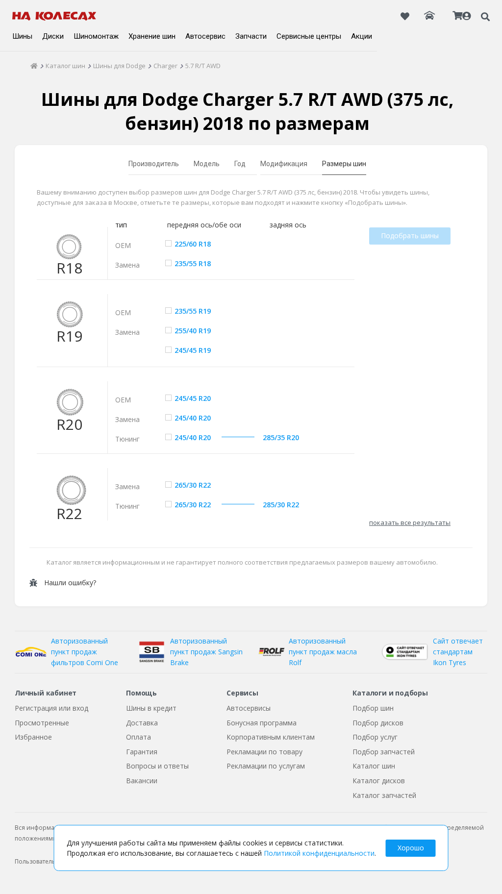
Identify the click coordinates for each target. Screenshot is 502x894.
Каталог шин (373, 765)
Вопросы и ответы (157, 765)
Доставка (142, 722)
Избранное (33, 737)
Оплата (138, 737)
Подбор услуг (375, 737)
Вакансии (141, 780)
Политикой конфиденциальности (319, 853)
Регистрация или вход (51, 708)
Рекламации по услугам (265, 765)
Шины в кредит (151, 708)
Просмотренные (42, 722)
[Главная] (34, 65)
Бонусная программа (261, 722)
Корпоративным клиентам (270, 737)
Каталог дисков (378, 780)
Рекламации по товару (264, 751)
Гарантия (141, 751)
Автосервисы (248, 708)
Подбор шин (373, 708)
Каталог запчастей (384, 795)
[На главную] (54, 16)
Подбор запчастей (383, 751)
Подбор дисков (377, 722)
